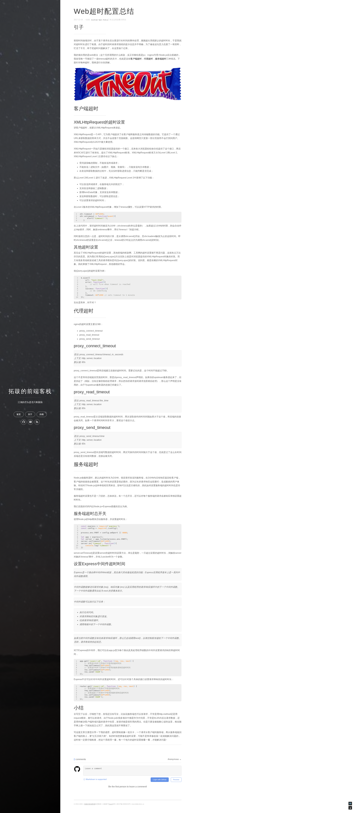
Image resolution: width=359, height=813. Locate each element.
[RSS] (37, 422)
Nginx (100, 20)
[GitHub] (23, 422)
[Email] (30, 422)
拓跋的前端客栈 (30, 391)
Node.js (105, 20)
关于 (30, 414)
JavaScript (94, 20)
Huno (110, 804)
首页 (19, 414)
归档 (42, 414)
